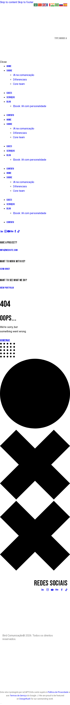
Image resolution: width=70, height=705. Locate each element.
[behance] (12, 231)
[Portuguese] (57, 4)
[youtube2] (8, 231)
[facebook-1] (15, 231)
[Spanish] (65, 4)
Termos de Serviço (18, 695)
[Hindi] (53, 4)
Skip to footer (25, 2)
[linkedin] (2, 231)
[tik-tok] (18, 231)
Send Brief (5, 269)
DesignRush (25, 699)
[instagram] (5, 231)
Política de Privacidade (58, 692)
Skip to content (8, 2)
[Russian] (61, 4)
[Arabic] (36, 4)
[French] (48, 4)
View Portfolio (7, 287)
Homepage (5, 340)
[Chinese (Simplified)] (40, 4)
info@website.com (9, 250)
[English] (44, 4)
